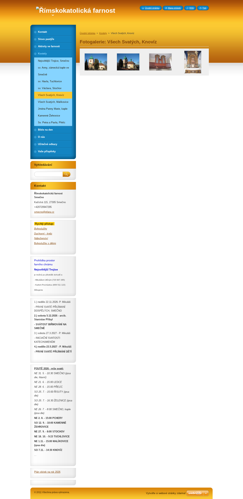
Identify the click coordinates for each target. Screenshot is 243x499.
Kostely (103, 33)
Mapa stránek (174, 8)
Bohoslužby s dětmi (45, 243)
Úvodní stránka (87, 33)
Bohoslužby (40, 228)
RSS (191, 8)
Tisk (204, 8)
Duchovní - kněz (43, 233)
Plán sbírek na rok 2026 (47, 471)
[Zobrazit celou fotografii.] (96, 62)
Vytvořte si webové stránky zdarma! (166, 493)
